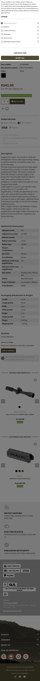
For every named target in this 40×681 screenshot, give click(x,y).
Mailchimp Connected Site (11, 42)
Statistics (6, 27)
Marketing (6, 34)
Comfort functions (9, 31)
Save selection (20, 53)
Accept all (20, 58)
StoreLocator (7, 38)
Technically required (10, 23)
